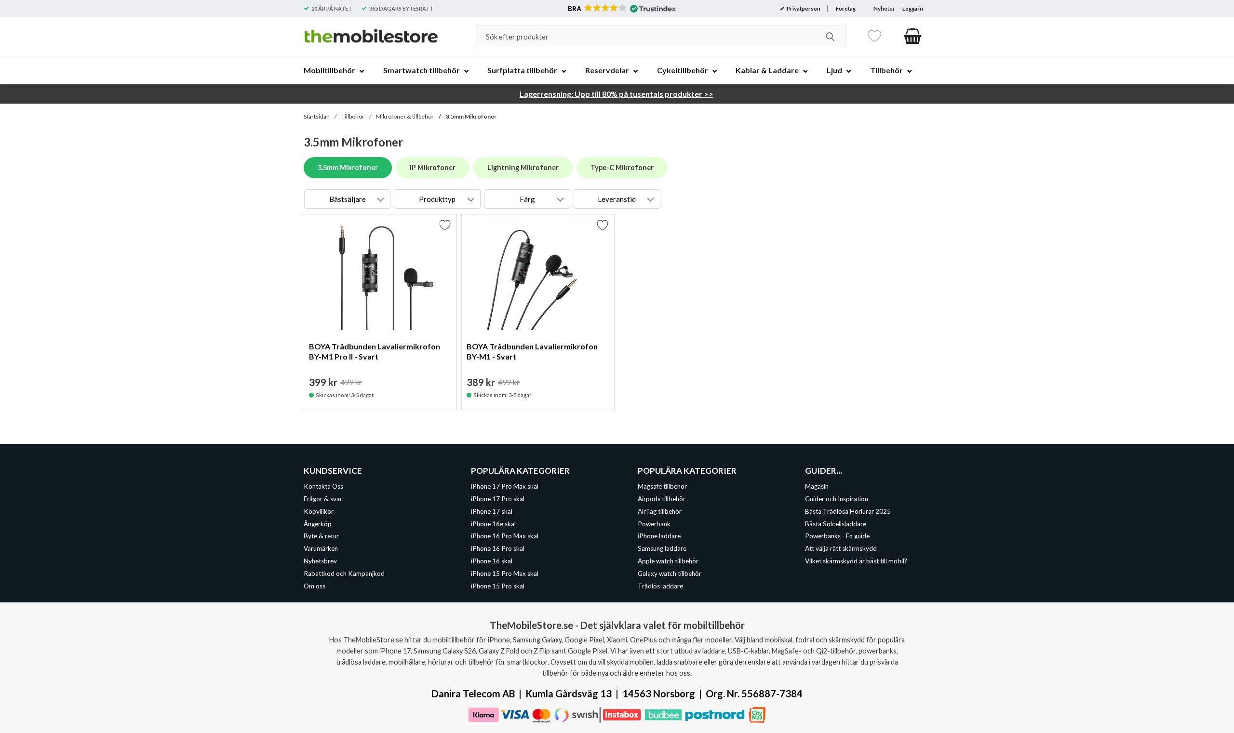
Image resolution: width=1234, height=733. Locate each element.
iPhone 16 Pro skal (497, 548)
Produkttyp (437, 199)
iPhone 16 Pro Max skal (504, 536)
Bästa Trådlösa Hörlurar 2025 (848, 511)
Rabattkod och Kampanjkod (344, 573)
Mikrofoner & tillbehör (405, 116)
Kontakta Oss (323, 486)
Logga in (912, 8)
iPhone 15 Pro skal (497, 586)
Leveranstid (617, 199)
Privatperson (803, 8)
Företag (846, 8)
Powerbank (654, 523)
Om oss (314, 586)
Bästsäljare (347, 199)
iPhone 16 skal (491, 561)
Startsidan (317, 116)
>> (616, 93)
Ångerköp (318, 523)
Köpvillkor (319, 511)
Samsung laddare (662, 548)
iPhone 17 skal (491, 511)
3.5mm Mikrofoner (471, 116)
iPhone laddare (659, 536)
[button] (621, 8)
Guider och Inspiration (836, 499)
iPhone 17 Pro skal (497, 499)
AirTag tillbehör (660, 511)
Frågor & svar (323, 499)
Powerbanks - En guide (837, 536)
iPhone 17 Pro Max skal (504, 486)
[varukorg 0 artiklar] (912, 36)
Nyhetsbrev (320, 561)
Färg (527, 199)
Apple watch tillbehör (668, 561)
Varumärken (321, 548)
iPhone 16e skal (493, 523)
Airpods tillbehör (661, 499)
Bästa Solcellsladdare (835, 523)
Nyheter (884, 8)
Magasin (817, 486)
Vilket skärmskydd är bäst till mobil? (856, 561)
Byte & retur (321, 536)
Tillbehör (352, 116)
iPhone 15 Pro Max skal (504, 573)
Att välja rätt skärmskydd (841, 548)
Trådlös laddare (660, 586)
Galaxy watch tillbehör (669, 573)
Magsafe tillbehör (662, 486)
